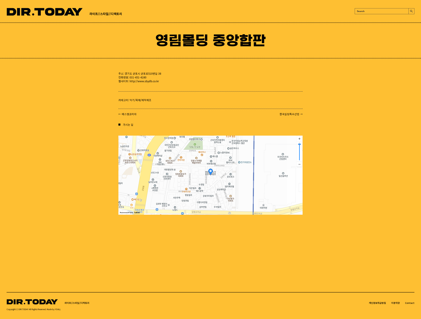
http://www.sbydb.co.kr (144, 81)
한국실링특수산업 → (291, 114)
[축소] (299, 164)
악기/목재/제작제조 (140, 100)
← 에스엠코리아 (127, 114)
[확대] (299, 138)
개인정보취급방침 (377, 302)
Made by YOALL (54, 309)
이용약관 (395, 302)
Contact (409, 302)
